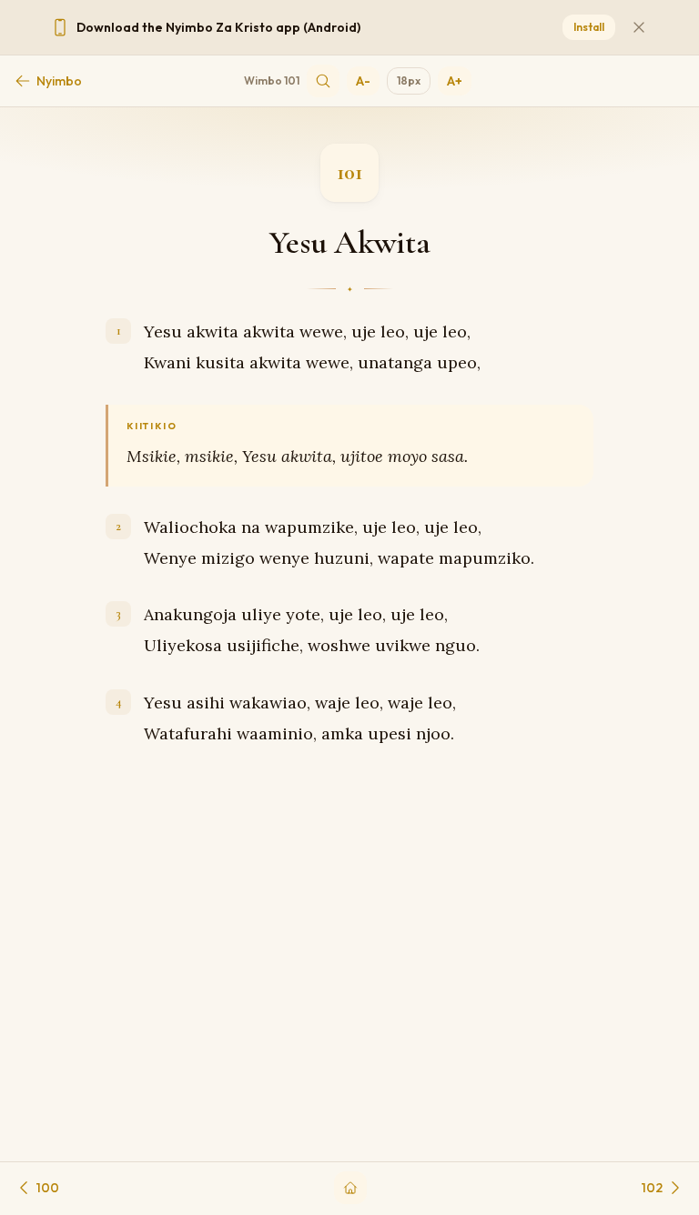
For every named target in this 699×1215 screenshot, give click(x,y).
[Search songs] (323, 81)
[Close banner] (639, 27)
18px (408, 80)
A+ (454, 81)
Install (588, 27)
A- (363, 81)
